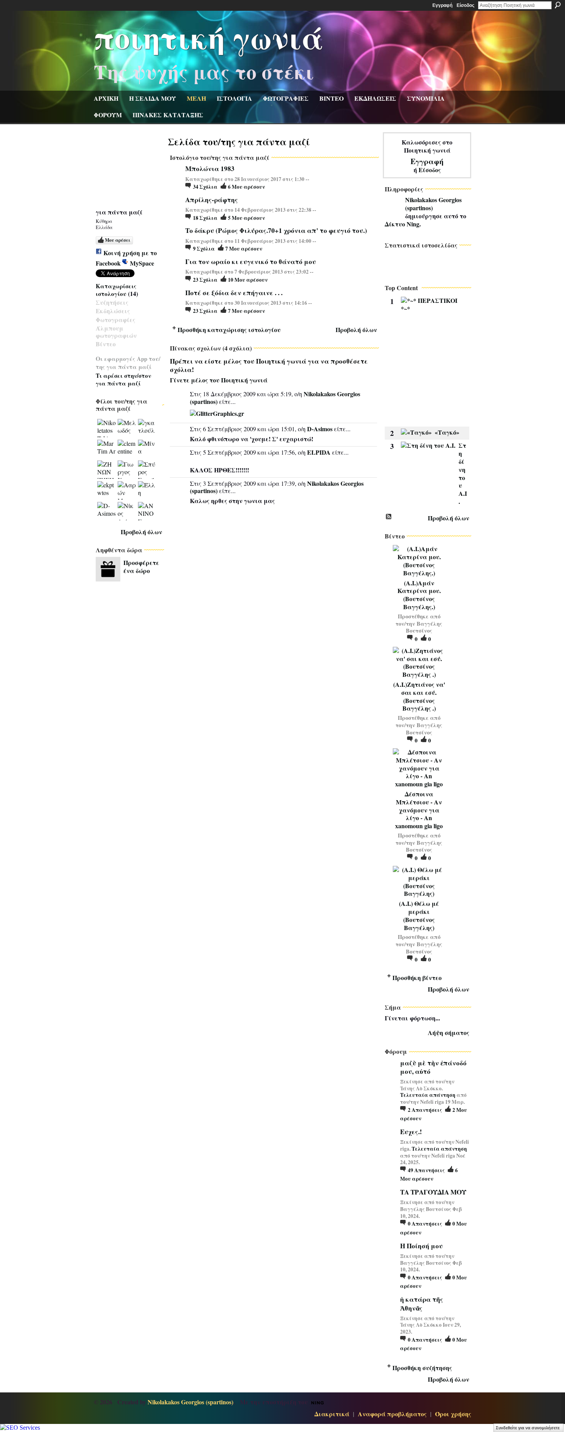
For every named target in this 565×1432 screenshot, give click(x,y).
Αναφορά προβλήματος (392, 1413)
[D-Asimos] (106, 511)
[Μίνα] (147, 449)
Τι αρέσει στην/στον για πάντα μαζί (123, 379)
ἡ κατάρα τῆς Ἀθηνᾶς (421, 1303)
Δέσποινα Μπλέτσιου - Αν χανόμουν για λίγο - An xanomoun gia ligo (419, 809)
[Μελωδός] (127, 428)
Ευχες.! (411, 1131)
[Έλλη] (147, 490)
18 (205, 218)
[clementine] (127, 449)
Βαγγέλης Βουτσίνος (424, 627)
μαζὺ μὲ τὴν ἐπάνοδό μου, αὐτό (433, 1067)
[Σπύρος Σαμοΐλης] (147, 469)
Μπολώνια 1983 (209, 168)
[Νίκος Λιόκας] (127, 511)
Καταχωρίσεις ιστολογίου (116, 290)
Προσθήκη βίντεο (417, 977)
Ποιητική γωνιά (209, 37)
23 (205, 280)
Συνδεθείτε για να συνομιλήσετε (528, 1427)
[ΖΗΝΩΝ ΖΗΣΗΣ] (106, 469)
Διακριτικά (331, 1413)
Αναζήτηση (558, 5)
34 (205, 187)
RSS (389, 516)
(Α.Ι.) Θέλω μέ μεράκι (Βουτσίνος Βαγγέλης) (419, 915)
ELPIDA (319, 452)
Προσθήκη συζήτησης (422, 1367)
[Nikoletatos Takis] (106, 428)
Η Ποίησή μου (421, 1246)
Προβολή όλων (141, 531)
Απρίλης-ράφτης (211, 199)
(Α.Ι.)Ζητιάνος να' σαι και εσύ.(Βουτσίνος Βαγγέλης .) (419, 696)
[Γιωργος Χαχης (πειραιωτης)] (127, 469)
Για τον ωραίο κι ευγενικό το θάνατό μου (250, 261)
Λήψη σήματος (448, 1032)
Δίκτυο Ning (402, 223)
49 (426, 1170)
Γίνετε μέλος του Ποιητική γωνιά (219, 379)
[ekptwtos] (106, 490)
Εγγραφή (442, 5)
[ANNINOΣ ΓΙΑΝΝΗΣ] (147, 511)
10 (248, 280)
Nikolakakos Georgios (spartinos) (433, 203)
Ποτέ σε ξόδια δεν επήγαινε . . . (233, 292)
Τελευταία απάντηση (427, 1095)
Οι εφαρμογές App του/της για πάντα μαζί (128, 362)
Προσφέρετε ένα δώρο (141, 566)
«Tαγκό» (447, 432)
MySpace (142, 263)
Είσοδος (465, 5)
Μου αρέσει (117, 240)
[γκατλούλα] (147, 428)
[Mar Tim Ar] (106, 449)
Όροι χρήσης (453, 1413)
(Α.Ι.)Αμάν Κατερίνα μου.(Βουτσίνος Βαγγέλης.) (419, 594)
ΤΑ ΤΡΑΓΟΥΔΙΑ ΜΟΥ (433, 1192)
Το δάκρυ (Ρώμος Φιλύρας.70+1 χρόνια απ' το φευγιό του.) (276, 230)
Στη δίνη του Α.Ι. (463, 473)
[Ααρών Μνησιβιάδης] (127, 490)
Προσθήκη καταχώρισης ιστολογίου (229, 329)
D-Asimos (319, 428)
